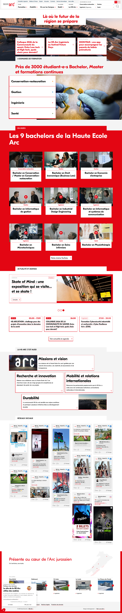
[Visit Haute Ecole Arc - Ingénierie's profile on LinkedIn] (34, 461)
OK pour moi (27, 604)
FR (116, 2)
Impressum (37, 604)
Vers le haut (117, 608)
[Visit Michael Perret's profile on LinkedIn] (13, 455)
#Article (14, 489)
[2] (61, 310)
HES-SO (30, 609)
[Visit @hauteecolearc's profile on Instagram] (75, 494)
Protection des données (57, 604)
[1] (59, 310)
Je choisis (10, 604)
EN (119, 2)
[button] (22, 7)
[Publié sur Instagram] (89, 494)
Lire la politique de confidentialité (10, 599)
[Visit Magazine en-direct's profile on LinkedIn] (13, 486)
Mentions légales (45, 604)
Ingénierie (57, 593)
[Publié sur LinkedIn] (26, 426)
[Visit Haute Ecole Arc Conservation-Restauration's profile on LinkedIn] (55, 453)
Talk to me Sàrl (100, 609)
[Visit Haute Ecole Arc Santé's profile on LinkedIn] (55, 495)
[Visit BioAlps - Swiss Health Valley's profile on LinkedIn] (76, 478)
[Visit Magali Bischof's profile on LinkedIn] (98, 480)
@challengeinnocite (100, 503)
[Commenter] (14, 465)
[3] (63, 310)
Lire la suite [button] (15, 461)
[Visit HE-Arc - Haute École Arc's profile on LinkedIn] (12, 426)
